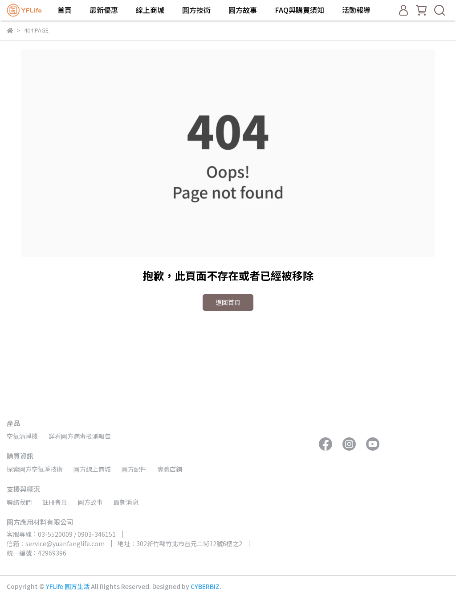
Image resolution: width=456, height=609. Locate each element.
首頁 (64, 10)
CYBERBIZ (205, 586)
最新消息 (126, 502)
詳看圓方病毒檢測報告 (80, 436)
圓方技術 (196, 10)
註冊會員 (54, 502)
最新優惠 (104, 10)
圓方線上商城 (92, 469)
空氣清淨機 (22, 436)
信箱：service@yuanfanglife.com (56, 543)
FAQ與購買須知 (299, 10)
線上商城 (150, 10)
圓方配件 (134, 469)
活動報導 (356, 10)
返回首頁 (228, 302)
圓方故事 (242, 10)
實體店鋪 (169, 469)
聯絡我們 (19, 502)
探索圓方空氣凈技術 (35, 469)
